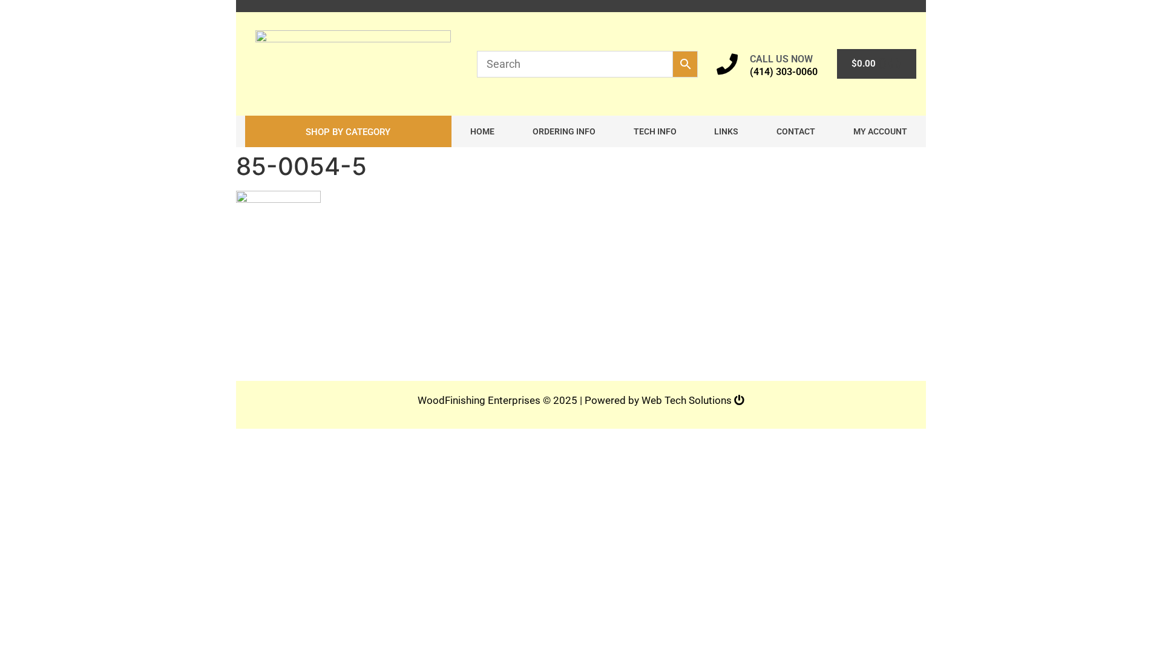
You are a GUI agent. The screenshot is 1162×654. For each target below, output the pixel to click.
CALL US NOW (781, 59)
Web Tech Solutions (688, 400)
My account (880, 131)
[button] (348, 131)
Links (726, 131)
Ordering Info (564, 131)
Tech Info (655, 131)
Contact (795, 131)
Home (482, 131)
